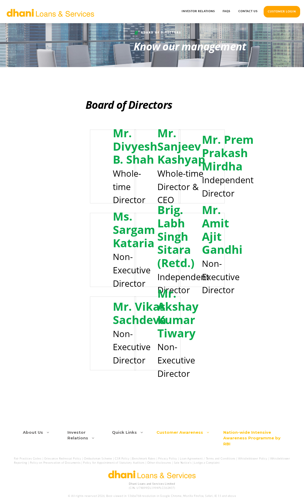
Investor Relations (198, 11)
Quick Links (126, 432)
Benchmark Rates (143, 458)
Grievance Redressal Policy (62, 458)
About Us (35, 432)
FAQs (226, 11)
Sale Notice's (183, 462)
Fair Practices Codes (28, 458)
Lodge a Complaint (207, 462)
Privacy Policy (168, 458)
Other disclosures (159, 462)
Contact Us (248, 11)
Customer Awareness (181, 432)
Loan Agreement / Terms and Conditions (208, 458)
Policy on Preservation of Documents (55, 462)
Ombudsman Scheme (98, 458)
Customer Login (282, 11)
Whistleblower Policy (252, 458)
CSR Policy (122, 458)
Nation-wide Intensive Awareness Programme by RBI (252, 438)
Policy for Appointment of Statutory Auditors (114, 462)
